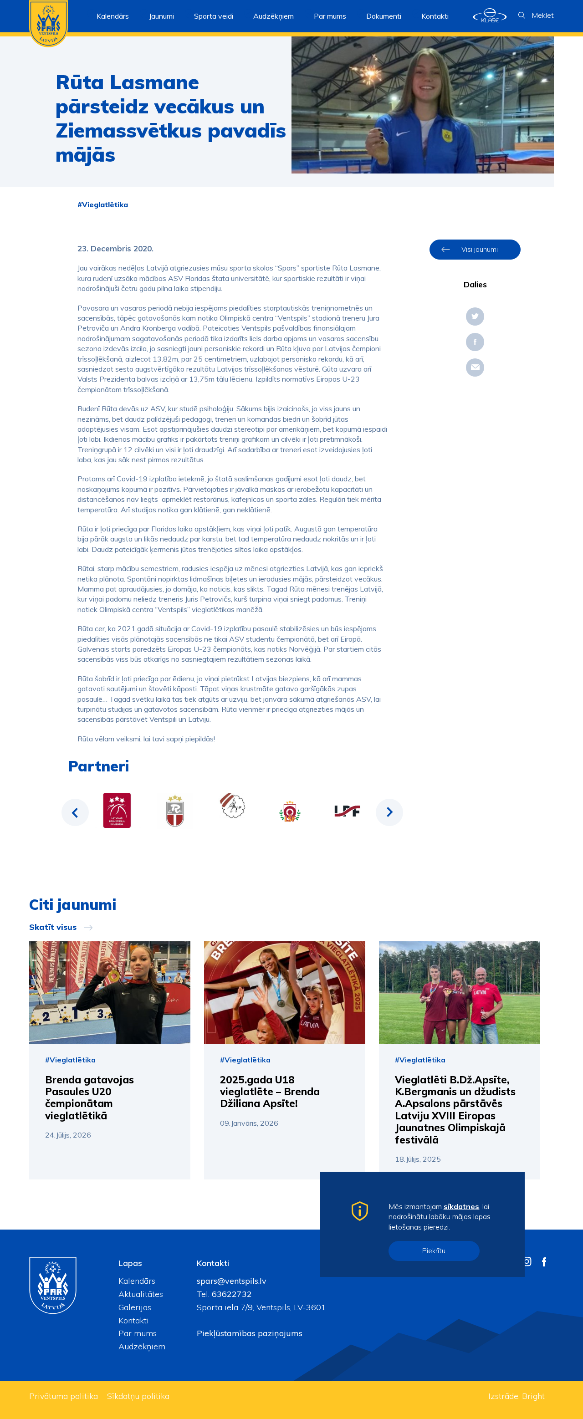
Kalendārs (113, 15)
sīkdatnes (461, 1206)
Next (389, 812)
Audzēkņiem (141, 1346)
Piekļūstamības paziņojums (249, 1333)
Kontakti (435, 15)
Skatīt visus (53, 927)
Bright (533, 1396)
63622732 (231, 1294)
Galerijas (134, 1307)
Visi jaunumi (479, 249)
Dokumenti (383, 15)
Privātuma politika (63, 1396)
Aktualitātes (140, 1294)
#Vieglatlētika (102, 204)
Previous (75, 812)
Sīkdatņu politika (138, 1396)
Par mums (137, 1333)
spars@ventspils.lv (231, 1281)
